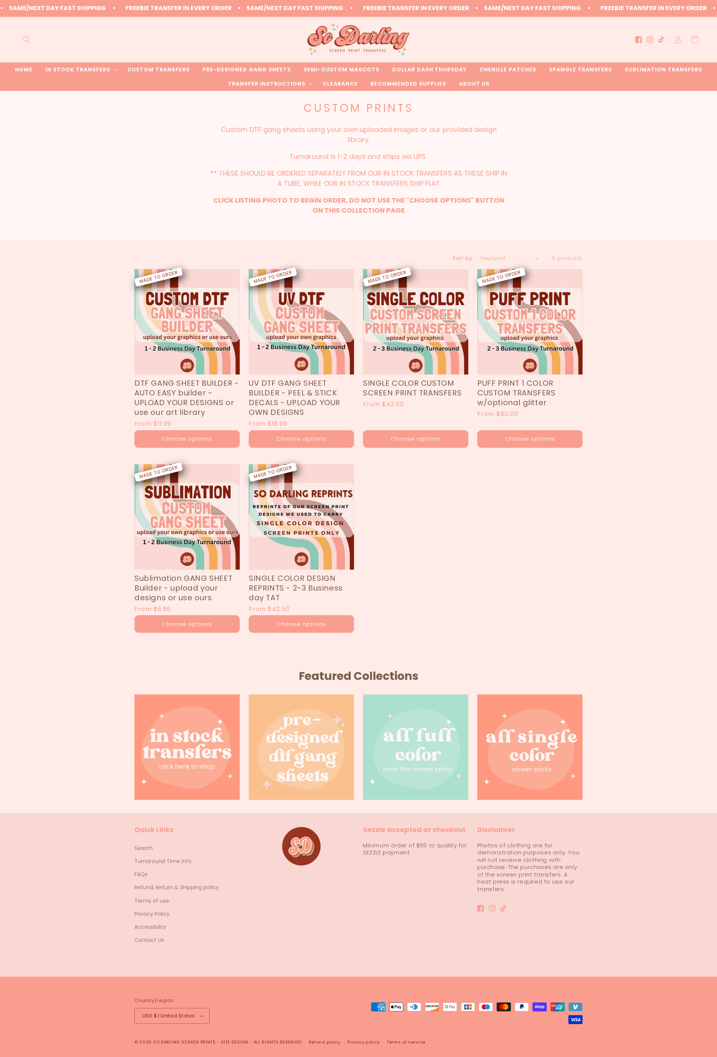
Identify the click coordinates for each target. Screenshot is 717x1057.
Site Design (234, 1042)
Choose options (187, 439)
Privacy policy (363, 1042)
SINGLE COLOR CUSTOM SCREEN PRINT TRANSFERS (412, 388)
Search (143, 848)
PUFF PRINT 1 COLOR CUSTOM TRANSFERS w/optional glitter (516, 392)
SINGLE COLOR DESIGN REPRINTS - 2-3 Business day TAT (296, 588)
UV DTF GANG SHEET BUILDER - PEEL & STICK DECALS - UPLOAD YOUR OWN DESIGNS (294, 397)
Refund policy (325, 1042)
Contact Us (149, 940)
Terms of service (406, 1042)
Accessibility (150, 927)
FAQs (141, 874)
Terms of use (151, 901)
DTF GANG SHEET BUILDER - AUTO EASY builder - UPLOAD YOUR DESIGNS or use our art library (186, 397)
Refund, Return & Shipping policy (176, 887)
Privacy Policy (152, 914)
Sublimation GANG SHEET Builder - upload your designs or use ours (183, 588)
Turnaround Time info (163, 861)
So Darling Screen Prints (184, 1042)
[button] (27, 39)
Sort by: (463, 258)
